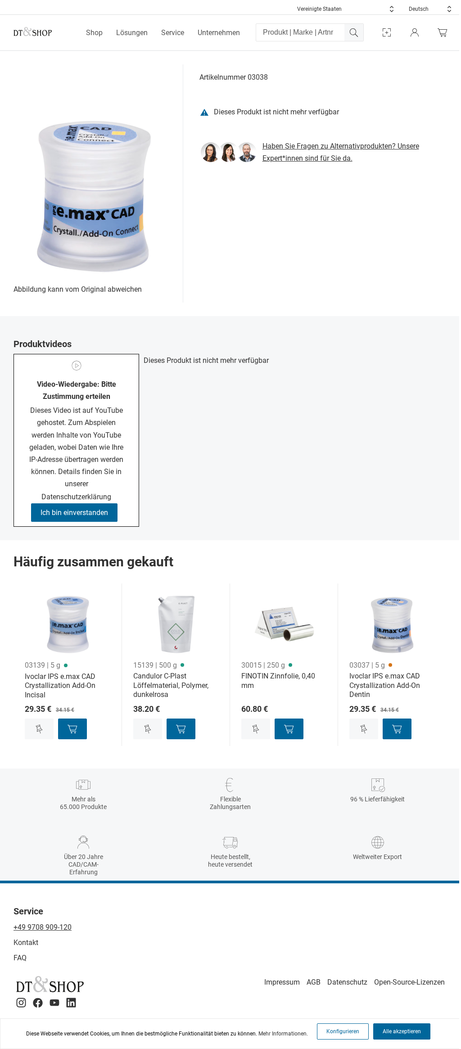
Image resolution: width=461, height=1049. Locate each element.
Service (172, 32)
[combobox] (346, 9)
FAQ (20, 958)
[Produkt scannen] (387, 32)
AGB (314, 982)
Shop (94, 32)
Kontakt (26, 942)
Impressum (282, 982)
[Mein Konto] (415, 32)
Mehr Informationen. (283, 1034)
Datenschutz (347, 982)
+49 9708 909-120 (43, 927)
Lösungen (132, 32)
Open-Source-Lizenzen (409, 982)
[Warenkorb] (445, 32)
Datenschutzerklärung (76, 497)
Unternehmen (219, 32)
